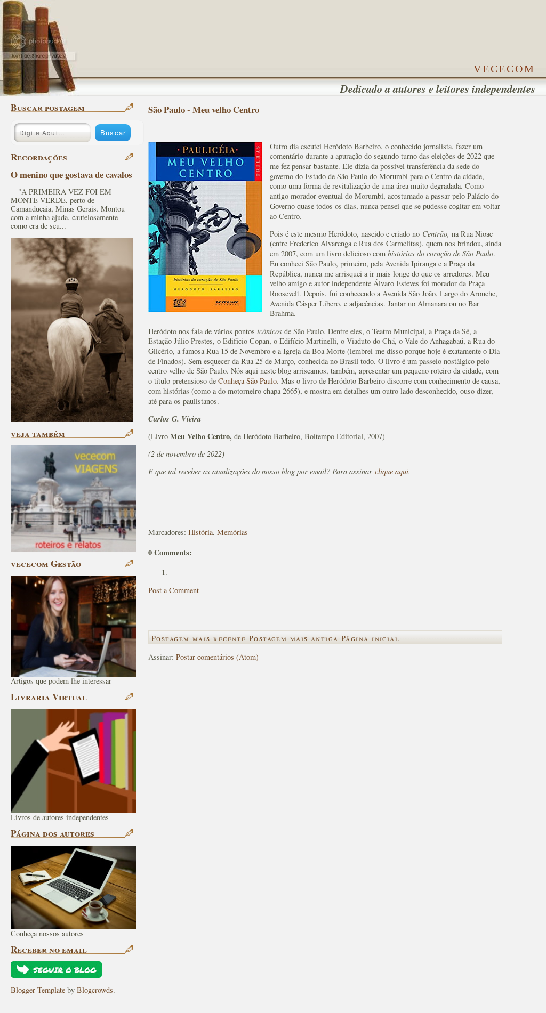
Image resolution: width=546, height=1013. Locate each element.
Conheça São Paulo (247, 381)
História (200, 532)
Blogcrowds (95, 990)
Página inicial (370, 638)
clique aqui (391, 471)
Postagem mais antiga (294, 638)
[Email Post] (149, 514)
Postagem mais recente (198, 638)
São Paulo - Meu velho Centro (203, 109)
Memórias (232, 532)
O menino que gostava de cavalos (71, 174)
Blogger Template (38, 990)
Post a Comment (173, 590)
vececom (504, 67)
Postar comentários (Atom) (217, 657)
